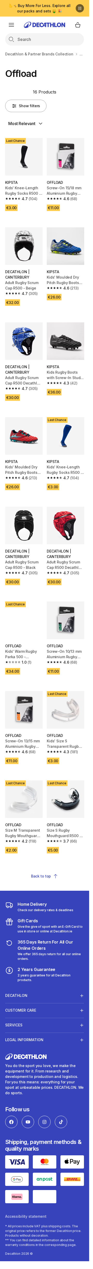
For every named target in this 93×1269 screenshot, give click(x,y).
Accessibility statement (26, 1216)
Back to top (41, 876)
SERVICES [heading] (13, 1025)
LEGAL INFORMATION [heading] (24, 1040)
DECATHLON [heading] (16, 995)
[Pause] (80, 8)
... (81, 54)
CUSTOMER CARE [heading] (20, 1010)
